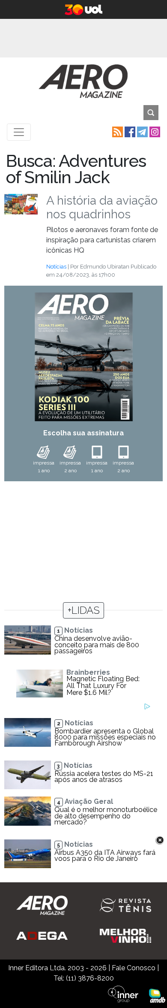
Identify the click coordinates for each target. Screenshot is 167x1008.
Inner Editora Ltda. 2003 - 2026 (57, 968)
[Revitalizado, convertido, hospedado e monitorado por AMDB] (157, 995)
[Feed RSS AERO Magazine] (116, 131)
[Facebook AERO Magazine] (129, 131)
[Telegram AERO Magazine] (141, 131)
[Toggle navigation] (19, 132)
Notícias (56, 266)
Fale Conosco (133, 968)
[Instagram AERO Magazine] (154, 131)
